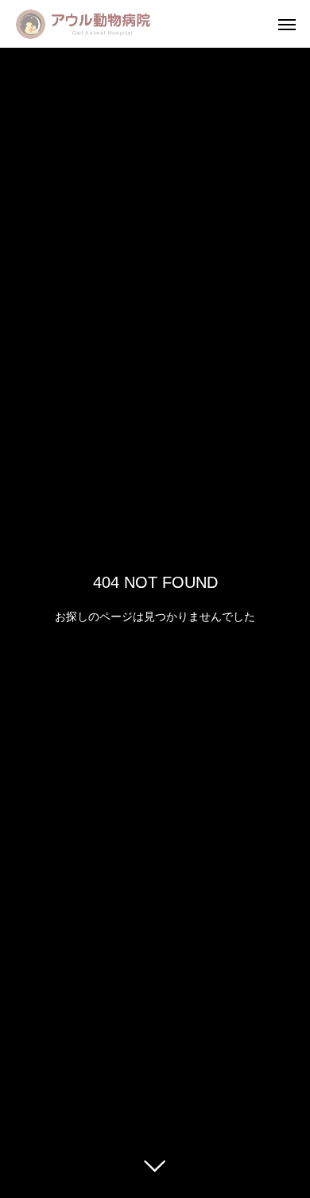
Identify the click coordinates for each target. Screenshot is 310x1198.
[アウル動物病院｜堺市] (83, 24)
